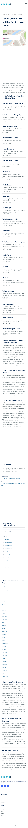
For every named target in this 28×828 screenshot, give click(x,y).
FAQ (2, 815)
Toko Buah (7, 567)
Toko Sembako (8, 551)
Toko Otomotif (8, 545)
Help (2, 811)
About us (3, 798)
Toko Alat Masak (9, 554)
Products (3, 809)
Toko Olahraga (8, 557)
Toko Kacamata (8, 542)
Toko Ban (7, 539)
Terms (2, 813)
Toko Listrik (7, 564)
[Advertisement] (14, 65)
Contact (3, 802)
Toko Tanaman (8, 561)
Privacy (2, 800)
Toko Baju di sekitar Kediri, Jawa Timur (12, 478)
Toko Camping (8, 548)
